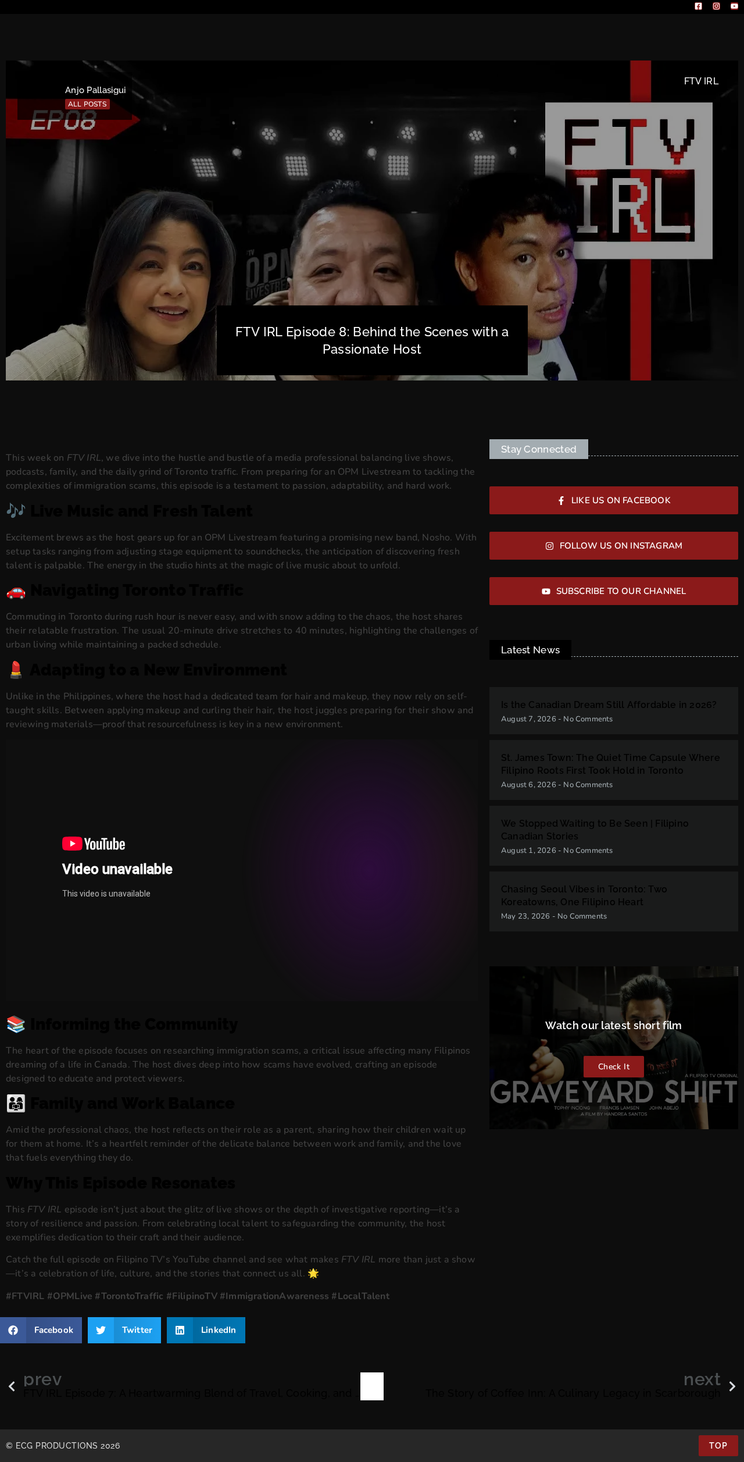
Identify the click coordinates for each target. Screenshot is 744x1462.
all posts (87, 104)
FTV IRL (701, 81)
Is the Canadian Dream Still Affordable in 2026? (609, 704)
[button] (41, 1330)
